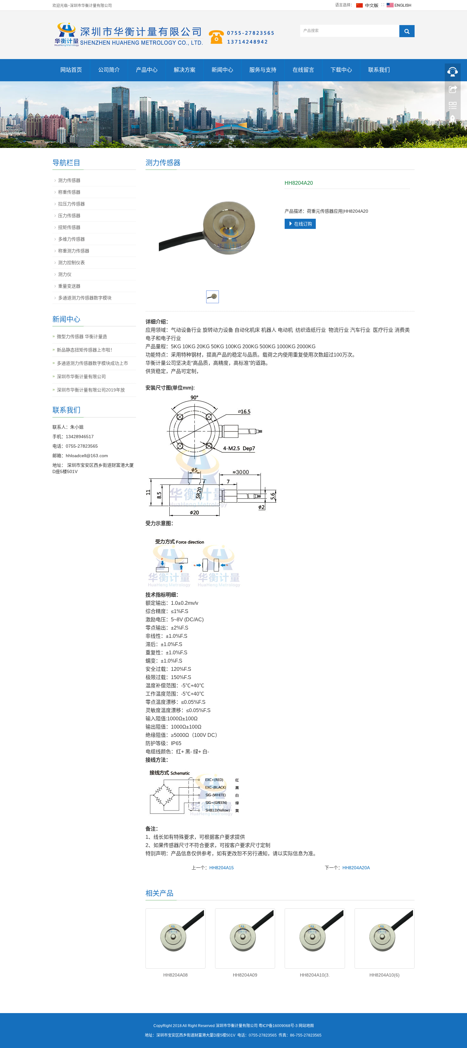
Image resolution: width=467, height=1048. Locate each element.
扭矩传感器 (69, 227)
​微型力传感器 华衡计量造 (82, 336)
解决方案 (184, 70)
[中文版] (367, 5)
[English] (399, 5)
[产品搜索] (407, 31)
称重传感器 (69, 192)
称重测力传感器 (73, 250)
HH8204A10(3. (315, 975)
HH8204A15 (221, 867)
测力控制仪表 (71, 262)
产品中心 (147, 70)
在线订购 (302, 223)
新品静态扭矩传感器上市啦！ (86, 349)
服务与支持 (262, 70)
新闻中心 (222, 70)
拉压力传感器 (71, 203)
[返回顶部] (453, 122)
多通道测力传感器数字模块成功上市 (92, 363)
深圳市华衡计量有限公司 (81, 376)
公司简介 (109, 70)
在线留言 (303, 70)
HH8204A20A (356, 867)
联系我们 (379, 70)
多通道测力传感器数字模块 (85, 297)
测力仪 (64, 274)
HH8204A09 (245, 975)
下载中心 (341, 70)
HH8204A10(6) (384, 975)
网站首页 (71, 70)
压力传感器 (69, 215)
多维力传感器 (71, 239)
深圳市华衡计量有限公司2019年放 (91, 389)
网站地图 (306, 1026)
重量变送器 (69, 286)
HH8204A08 (175, 975)
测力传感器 (69, 180)
